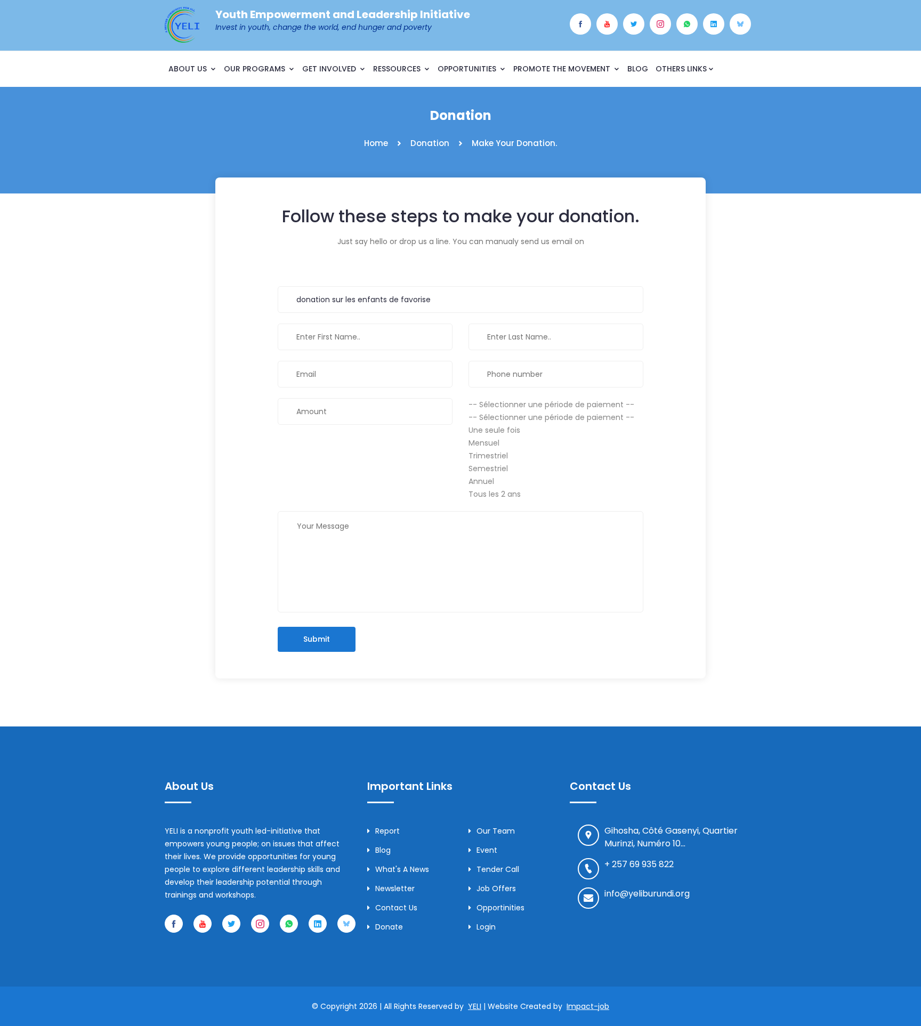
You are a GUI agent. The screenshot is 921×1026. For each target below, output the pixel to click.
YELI (474, 1006)
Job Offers (496, 888)
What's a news (402, 869)
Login (486, 927)
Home (376, 143)
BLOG (637, 68)
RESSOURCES (398, 68)
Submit (316, 639)
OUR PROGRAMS (255, 68)
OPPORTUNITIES (468, 68)
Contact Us (396, 907)
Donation (429, 143)
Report (387, 831)
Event (486, 850)
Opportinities (500, 907)
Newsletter (395, 888)
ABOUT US (188, 68)
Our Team (495, 831)
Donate (389, 927)
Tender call (497, 869)
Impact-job (588, 1006)
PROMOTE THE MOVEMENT (562, 68)
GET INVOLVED (330, 68)
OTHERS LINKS (681, 68)
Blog (383, 850)
